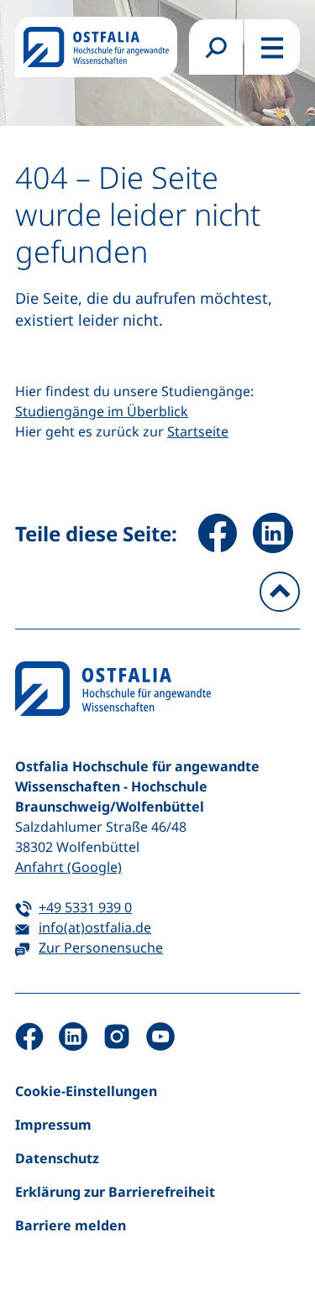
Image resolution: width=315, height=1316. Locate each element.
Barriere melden (70, 1225)
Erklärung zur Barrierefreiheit (115, 1192)
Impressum (53, 1124)
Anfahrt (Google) (68, 867)
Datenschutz (57, 1158)
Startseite (197, 431)
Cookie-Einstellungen (86, 1091)
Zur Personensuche (101, 947)
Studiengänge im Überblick (101, 411)
